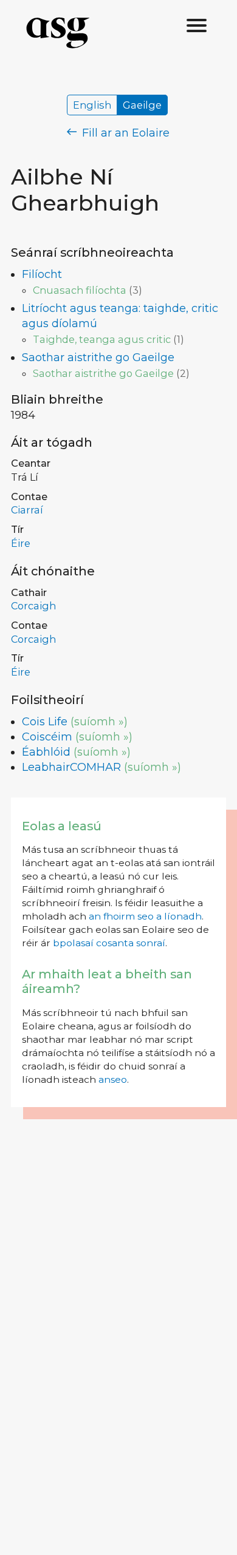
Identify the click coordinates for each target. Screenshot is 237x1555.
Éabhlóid (46, 752)
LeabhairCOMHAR (71, 767)
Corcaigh (33, 606)
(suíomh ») (99, 721)
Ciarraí (27, 510)
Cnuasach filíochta (79, 290)
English (92, 105)
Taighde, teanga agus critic (102, 339)
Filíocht (42, 274)
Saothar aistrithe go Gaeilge (98, 357)
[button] (197, 26)
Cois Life (44, 721)
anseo (112, 1079)
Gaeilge (142, 105)
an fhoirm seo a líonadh (145, 916)
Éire (20, 543)
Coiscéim (47, 737)
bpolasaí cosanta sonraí (109, 943)
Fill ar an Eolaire (124, 133)
